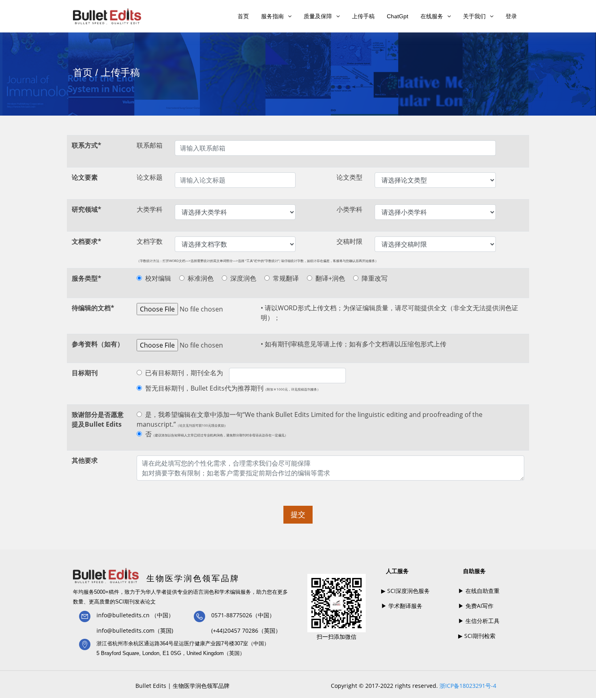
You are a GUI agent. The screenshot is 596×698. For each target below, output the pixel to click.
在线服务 (431, 16)
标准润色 (201, 278)
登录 (511, 16)
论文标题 (150, 177)
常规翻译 (286, 278)
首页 (243, 16)
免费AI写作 (478, 606)
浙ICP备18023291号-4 (467, 685)
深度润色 (243, 278)
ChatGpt (397, 16)
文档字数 (150, 241)
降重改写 (375, 278)
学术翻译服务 (404, 606)
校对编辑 (158, 278)
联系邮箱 (150, 145)
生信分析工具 (482, 621)
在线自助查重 (482, 591)
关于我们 (474, 16)
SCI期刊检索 (479, 636)
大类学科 (150, 209)
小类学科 (349, 209)
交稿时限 (349, 241)
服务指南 (272, 16)
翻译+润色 (330, 278)
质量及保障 (318, 16)
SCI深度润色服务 (408, 591)
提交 (298, 514)
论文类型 (349, 177)
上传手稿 (363, 16)
